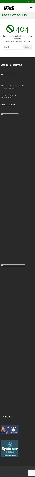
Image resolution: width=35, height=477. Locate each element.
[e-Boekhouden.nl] (9, 434)
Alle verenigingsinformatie (8, 95)
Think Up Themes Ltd (15, 473)
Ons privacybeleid (6, 97)
